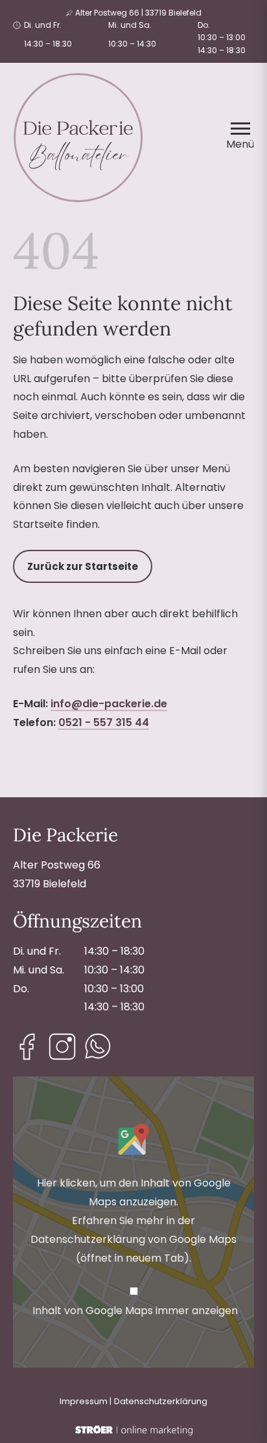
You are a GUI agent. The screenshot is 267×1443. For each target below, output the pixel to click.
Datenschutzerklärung (160, 1401)
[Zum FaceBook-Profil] (27, 1046)
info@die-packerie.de (109, 703)
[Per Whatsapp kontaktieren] (97, 1046)
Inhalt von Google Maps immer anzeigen (135, 1310)
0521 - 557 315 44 (103, 722)
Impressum (84, 1401)
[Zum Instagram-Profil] (62, 1046)
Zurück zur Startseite (82, 566)
